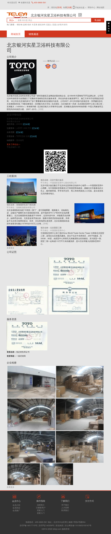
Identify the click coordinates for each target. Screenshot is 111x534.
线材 (29, 24)
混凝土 (49, 24)
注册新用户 (40, 507)
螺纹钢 (19, 24)
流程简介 (41, 504)
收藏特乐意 (25, 2)
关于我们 (65, 504)
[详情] (40, 109)
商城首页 (16, 34)
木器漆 (34, 24)
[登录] (59, 7)
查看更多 (10, 247)
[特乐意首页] (17, 17)
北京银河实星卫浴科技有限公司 (53, 15)
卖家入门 (41, 513)
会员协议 (16, 507)
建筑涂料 (41, 24)
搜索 (99, 20)
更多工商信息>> (13, 144)
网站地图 (100, 7)
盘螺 (25, 24)
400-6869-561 (39, 2)
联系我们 (65, 510)
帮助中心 (91, 7)
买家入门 (41, 510)
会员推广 (16, 510)
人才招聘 (65, 507)
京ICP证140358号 (46, 525)
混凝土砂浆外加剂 (59, 24)
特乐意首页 (12, 2)
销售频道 (33, 34)
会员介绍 (16, 505)
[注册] (69, 7)
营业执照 (59, 525)
